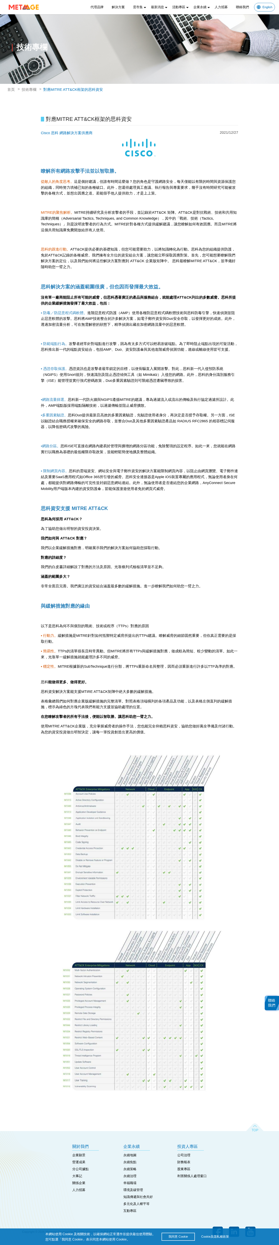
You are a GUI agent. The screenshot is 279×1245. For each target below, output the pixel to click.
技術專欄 (29, 90)
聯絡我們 (242, 7)
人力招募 (221, 7)
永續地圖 (129, 1155)
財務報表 (183, 1162)
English (267, 7)
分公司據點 (80, 1169)
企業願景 (78, 1155)
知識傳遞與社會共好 (138, 1197)
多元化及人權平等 (136, 1204)
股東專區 (183, 1169)
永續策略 (129, 1169)
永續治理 (129, 1176)
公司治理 (183, 1155)
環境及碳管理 (133, 1190)
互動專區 (129, 1210)
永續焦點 (129, 1162)
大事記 (77, 1176)
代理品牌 (97, 7)
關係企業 (78, 1183)
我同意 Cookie (178, 1236)
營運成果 (78, 1162)
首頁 (11, 90)
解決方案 (118, 7)
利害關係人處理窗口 (192, 1176)
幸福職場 (129, 1183)
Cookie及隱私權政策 (215, 1236)
